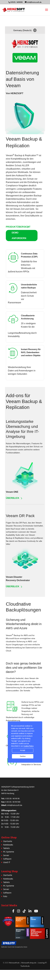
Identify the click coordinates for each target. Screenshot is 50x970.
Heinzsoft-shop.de (28, 962)
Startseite (7, 841)
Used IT (6, 862)
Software (7, 858)
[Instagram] (18, 911)
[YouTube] (36, 911)
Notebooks (8, 844)
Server (6, 855)
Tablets (6, 848)
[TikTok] (24, 911)
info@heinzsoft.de (14, 805)
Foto (5, 896)
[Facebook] (13, 911)
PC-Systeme (8, 851)
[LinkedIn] (29, 911)
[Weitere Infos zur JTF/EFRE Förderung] (16, 943)
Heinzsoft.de (14, 962)
